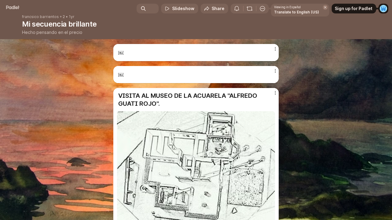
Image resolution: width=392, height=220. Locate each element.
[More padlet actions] (262, 8)
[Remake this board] (249, 8)
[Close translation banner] (325, 7)
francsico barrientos (40, 17)
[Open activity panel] (237, 8)
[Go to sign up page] (383, 8)
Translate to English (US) (296, 12)
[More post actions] (275, 49)
